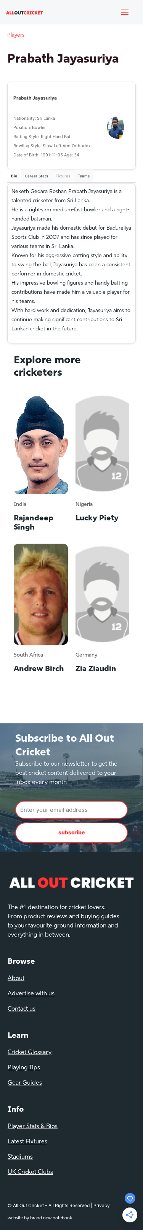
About (16, 979)
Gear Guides (25, 1083)
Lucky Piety (97, 518)
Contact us (21, 1009)
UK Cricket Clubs (30, 1172)
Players (15, 35)
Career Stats (36, 176)
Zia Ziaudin (96, 669)
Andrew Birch (39, 669)
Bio (14, 176)
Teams (84, 176)
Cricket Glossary (29, 1053)
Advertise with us (31, 994)
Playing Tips (24, 1068)
